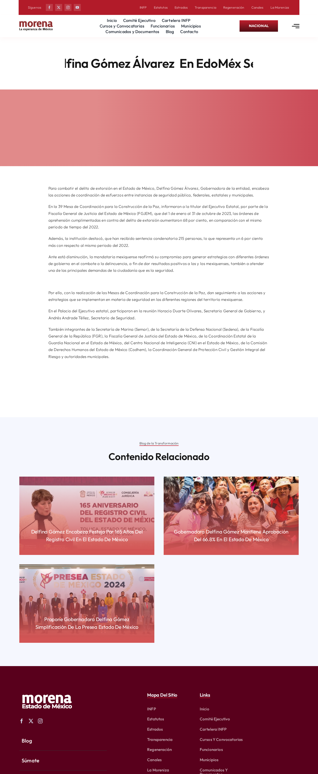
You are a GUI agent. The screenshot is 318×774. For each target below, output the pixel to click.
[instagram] (67, 7)
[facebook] (49, 7)
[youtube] (77, 7)
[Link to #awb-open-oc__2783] (295, 26)
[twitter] (58, 7)
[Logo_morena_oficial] (36, 22)
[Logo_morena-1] (46, 691)
